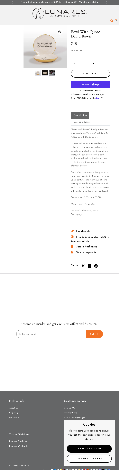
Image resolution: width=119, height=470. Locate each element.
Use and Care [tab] (81, 122)
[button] (93, 63)
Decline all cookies (89, 459)
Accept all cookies (89, 449)
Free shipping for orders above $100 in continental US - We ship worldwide (59, 2)
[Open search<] (111, 20)
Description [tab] (80, 115)
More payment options (90, 90)
